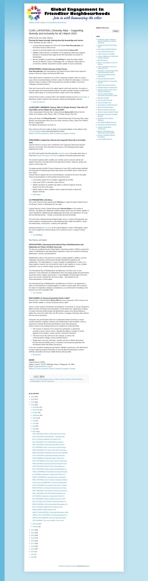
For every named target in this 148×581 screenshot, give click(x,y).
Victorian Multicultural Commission (104, 128)
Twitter (51, 133)
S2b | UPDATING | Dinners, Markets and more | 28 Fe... (49, 499)
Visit (37, 235)
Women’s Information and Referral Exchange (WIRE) (106, 132)
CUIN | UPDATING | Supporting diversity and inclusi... (49, 455)
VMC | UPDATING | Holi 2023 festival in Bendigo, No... (49, 493)
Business (51, 379)
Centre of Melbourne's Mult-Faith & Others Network (108, 57)
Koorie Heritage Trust (104, 103)
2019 (33, 538)
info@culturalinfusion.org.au (43, 366)
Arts (35, 379)
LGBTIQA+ (44, 381)
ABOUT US (45, 22)
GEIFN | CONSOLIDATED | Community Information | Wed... (50, 512)
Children (57, 379)
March (35, 431)
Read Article (37, 355)
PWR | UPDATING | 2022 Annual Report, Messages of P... (50, 504)
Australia (39, 379)
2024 (33, 402)
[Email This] (34, 376)
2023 (33, 405)
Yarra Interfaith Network (105, 139)
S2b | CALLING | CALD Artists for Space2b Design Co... (49, 501)
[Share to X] (39, 376)
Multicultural (51, 381)
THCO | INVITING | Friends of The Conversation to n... (49, 466)
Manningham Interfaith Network (107, 105)
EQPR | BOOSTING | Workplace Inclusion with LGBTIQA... (50, 453)
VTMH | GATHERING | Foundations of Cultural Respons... (50, 472)
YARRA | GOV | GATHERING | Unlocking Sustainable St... (50, 515)
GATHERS (53, 22)
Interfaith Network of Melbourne (107, 87)
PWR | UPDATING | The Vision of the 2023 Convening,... (50, 450)
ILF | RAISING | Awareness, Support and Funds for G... (49, 474)
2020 (33, 535)
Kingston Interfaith (103, 98)
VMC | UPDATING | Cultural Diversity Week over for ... (49, 445)
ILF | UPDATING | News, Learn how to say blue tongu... (49, 447)
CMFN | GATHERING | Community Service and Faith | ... (49, 477)
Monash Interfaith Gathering (106, 110)
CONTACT (37, 22)
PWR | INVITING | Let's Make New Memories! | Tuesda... (49, 488)
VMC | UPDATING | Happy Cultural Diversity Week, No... (49, 469)
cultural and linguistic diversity (46, 155)
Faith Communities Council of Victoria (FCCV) (107, 67)
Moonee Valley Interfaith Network (108, 112)
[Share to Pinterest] (43, 376)
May (34, 426)
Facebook (44, 133)
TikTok (38, 133)
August (35, 418)
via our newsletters (35, 131)
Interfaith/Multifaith (35, 381)
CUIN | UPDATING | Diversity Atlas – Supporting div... (48, 436)
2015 (33, 549)
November (36, 410)
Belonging (45, 379)
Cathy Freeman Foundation (106, 54)
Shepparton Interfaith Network (107, 125)
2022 (33, 530)
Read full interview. (39, 102)
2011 (33, 557)
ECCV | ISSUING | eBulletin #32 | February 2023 (47, 507)
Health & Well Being (77, 379)
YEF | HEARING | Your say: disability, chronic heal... (48, 520)
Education (68, 379)
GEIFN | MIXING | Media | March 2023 (44, 509)
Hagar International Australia (107, 85)
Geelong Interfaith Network (106, 79)
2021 (33, 533)
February (36, 524)
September (36, 415)
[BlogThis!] (37, 376)
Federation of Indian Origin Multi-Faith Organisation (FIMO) (108, 71)
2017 (33, 543)
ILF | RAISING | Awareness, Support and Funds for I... (48, 496)
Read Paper (37, 194)
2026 (33, 397)
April (34, 429)
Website (31, 133)
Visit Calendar (37, 293)
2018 (33, 541)
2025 (33, 399)
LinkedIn (58, 133)
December (36, 407)
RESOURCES (61, 22)
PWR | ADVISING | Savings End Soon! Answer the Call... (49, 463)
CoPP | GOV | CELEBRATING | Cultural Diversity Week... (50, 482)
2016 (33, 546)
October (35, 412)
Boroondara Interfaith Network (107, 49)
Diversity (62, 379)
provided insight (63, 153)
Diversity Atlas (82, 97)
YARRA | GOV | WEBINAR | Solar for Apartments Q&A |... (49, 518)
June (34, 423)
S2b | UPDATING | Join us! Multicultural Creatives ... (48, 442)
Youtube (72, 133)
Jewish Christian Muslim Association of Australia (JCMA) (107, 94)
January (35, 526)
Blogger (86, 566)
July (34, 421)
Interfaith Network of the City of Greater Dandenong (107, 90)
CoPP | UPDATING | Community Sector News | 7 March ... (50, 485)
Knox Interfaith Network (105, 100)
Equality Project (103, 60)
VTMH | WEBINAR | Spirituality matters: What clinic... (48, 458)
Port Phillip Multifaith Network (107, 122)
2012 (33, 554)
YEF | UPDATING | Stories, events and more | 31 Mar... (49, 434)
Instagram (65, 133)
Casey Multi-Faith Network (106, 51)
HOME (31, 22)
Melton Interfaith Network (105, 107)
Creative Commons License (67, 566)
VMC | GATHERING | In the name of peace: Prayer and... (50, 461)
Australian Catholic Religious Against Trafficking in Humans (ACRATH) (107, 41)
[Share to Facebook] (41, 376)
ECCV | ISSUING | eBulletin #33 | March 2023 (46, 439)
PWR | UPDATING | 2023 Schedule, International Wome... (50, 480)
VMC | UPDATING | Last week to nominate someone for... (50, 491)
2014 (33, 551)
